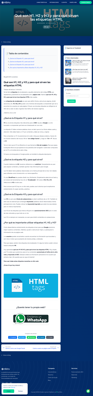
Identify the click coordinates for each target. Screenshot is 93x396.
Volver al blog (7, 42)
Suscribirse (71, 101)
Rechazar (20, 391)
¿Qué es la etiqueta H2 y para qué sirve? (22, 61)
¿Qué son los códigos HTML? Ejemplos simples (79, 79)
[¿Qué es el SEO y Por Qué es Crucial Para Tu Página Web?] (68, 63)
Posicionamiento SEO (77, 372)
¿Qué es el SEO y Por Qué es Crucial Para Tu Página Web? (81, 61)
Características (42, 2)
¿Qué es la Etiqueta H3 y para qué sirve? (22, 64)
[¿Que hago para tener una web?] (68, 72)
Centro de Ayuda (52, 377)
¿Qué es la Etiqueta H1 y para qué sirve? (22, 58)
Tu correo (68, 93)
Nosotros (50, 374)
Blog (49, 380)
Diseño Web (73, 2)
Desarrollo (74, 374)
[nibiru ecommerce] (6, 2)
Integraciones (54, 2)
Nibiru (60, 392)
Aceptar (9, 391)
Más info (13, 387)
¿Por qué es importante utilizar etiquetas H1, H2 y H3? (26, 67)
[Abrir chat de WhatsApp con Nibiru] (88, 391)
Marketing (74, 377)
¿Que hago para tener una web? (80, 69)
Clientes (64, 2)
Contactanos (85, 2)
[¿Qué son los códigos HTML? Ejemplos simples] (68, 81)
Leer (47, 27)
